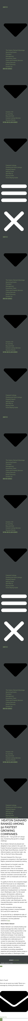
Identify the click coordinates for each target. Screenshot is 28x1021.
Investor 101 (9, 112)
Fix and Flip (9, 114)
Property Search (10, 169)
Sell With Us (9, 173)
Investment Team (11, 58)
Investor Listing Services (13, 118)
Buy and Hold (10, 116)
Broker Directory (10, 64)
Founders (8, 54)
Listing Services (10, 62)
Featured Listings (11, 165)
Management (10, 56)
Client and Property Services (14, 60)
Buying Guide (10, 175)
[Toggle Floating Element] (1, 1019)
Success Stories (10, 120)
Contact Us (9, 66)
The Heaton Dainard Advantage (15, 50)
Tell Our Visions (16, 960)
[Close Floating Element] (1, 966)
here (8, 920)
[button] (14, 207)
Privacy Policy (16, 963)
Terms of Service (23, 963)
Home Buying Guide (12, 177)
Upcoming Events (11, 52)
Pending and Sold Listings (14, 167)
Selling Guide (10, 171)
